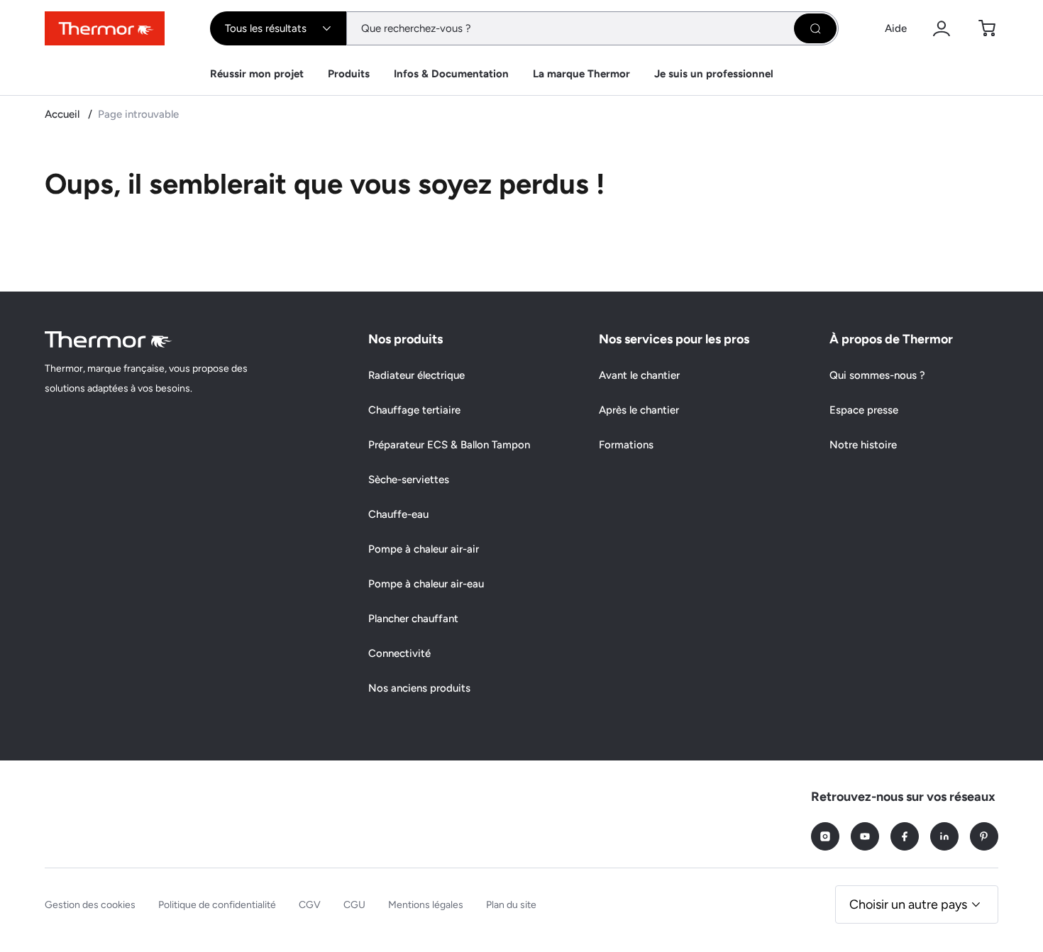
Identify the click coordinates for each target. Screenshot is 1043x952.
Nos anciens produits (419, 688)
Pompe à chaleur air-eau (426, 583)
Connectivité (399, 653)
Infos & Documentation (451, 73)
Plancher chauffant (413, 618)
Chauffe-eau (398, 514)
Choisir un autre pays (908, 904)
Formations (626, 444)
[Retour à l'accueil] (108, 339)
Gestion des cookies (90, 905)
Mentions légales (425, 905)
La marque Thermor (581, 73)
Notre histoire (863, 444)
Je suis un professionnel (713, 73)
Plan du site (511, 905)
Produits (349, 73)
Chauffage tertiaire (414, 410)
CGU (354, 905)
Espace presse (863, 410)
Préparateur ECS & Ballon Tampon (449, 444)
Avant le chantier (639, 375)
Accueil (63, 114)
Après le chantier (639, 410)
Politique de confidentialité (217, 905)
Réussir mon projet (257, 73)
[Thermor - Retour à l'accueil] (105, 28)
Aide (896, 28)
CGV (310, 905)
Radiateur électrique (416, 375)
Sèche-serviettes (408, 479)
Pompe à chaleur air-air (423, 549)
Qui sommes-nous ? (877, 375)
